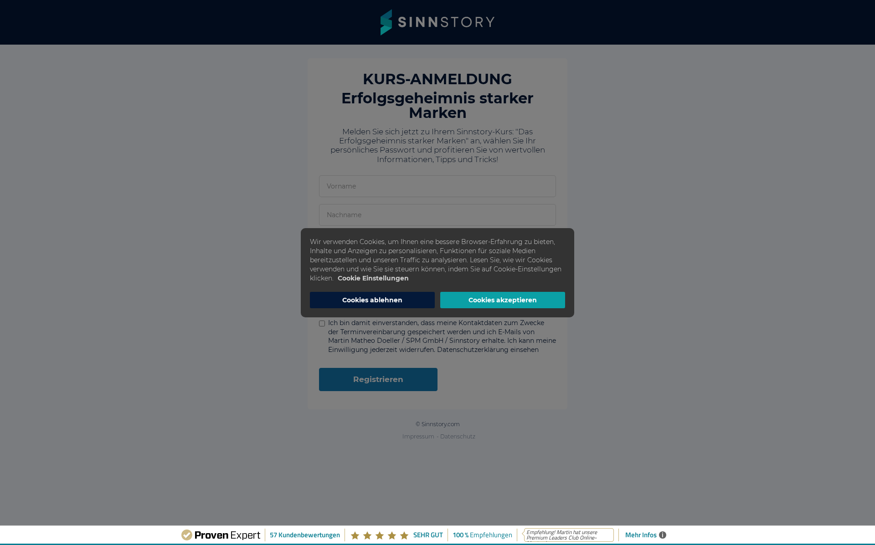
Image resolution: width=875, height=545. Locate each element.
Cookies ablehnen (372, 300)
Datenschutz (457, 436)
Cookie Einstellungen (373, 278)
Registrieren (378, 379)
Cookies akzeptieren (502, 300)
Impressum (418, 436)
